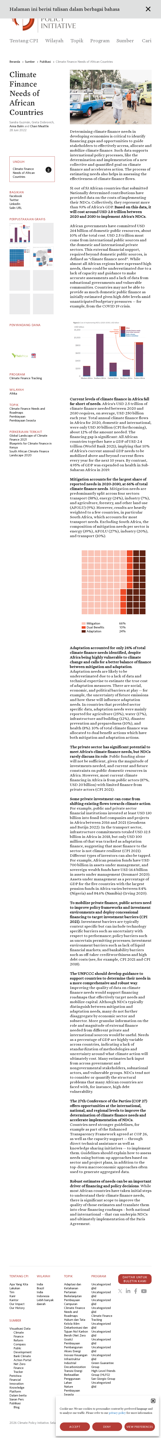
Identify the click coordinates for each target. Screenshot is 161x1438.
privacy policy (117, 1413)
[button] (153, 1401)
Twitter (14, 200)
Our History (17, 1308)
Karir (12, 1296)
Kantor (13, 1300)
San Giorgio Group (103, 1378)
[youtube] (144, 1291)
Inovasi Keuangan (75, 1355)
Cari (147, 41)
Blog (17, 1407)
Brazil (40, 1288)
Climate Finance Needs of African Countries (24, 172)
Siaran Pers (16, 1399)
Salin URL (15, 207)
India (40, 1284)
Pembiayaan (17, 416)
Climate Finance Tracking (25, 378)
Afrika (13, 393)
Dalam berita (18, 1395)
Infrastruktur (72, 1359)
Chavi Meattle (39, 126)
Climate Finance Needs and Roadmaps (74, 1311)
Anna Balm (16, 126)
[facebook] (135, 1291)
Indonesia (43, 1296)
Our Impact (17, 1304)
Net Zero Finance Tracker (20, 1367)
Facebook (15, 196)
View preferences (139, 1426)
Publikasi (15, 1403)
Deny (107, 1426)
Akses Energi (72, 1351)
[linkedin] (128, 1291)
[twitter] (120, 1291)
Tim (11, 1292)
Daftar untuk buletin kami (135, 1279)
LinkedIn (14, 204)
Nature (68, 1386)
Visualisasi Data (19, 1328)
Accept (74, 1426)
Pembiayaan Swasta (22, 420)
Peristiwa (15, 1375)
